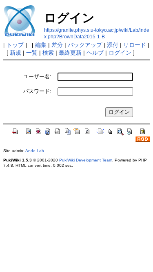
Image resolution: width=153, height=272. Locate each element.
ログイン (120, 52)
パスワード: (37, 91)
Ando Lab (34, 150)
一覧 (32, 52)
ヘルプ (95, 52)
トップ (15, 45)
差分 (57, 45)
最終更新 (70, 52)
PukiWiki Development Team (85, 160)
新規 (15, 52)
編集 (41, 45)
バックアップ (85, 45)
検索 (48, 52)
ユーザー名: (37, 76)
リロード (134, 45)
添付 (112, 45)
